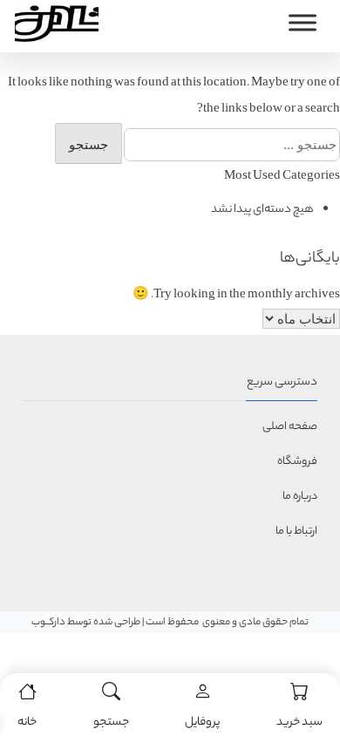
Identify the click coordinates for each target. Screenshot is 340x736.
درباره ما (299, 496)
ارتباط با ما (296, 531)
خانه (27, 722)
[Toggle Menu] (302, 22)
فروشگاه (297, 462)
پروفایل (202, 722)
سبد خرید (299, 722)
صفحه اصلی (289, 427)
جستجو (111, 722)
